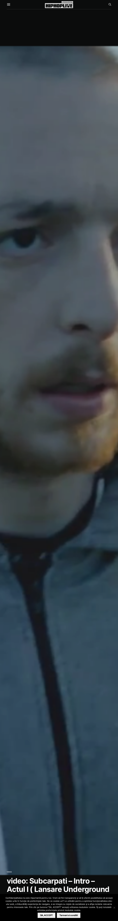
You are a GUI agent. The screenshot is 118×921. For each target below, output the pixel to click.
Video (9, 872)
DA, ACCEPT (46, 915)
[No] (114, 907)
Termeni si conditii (68, 915)
